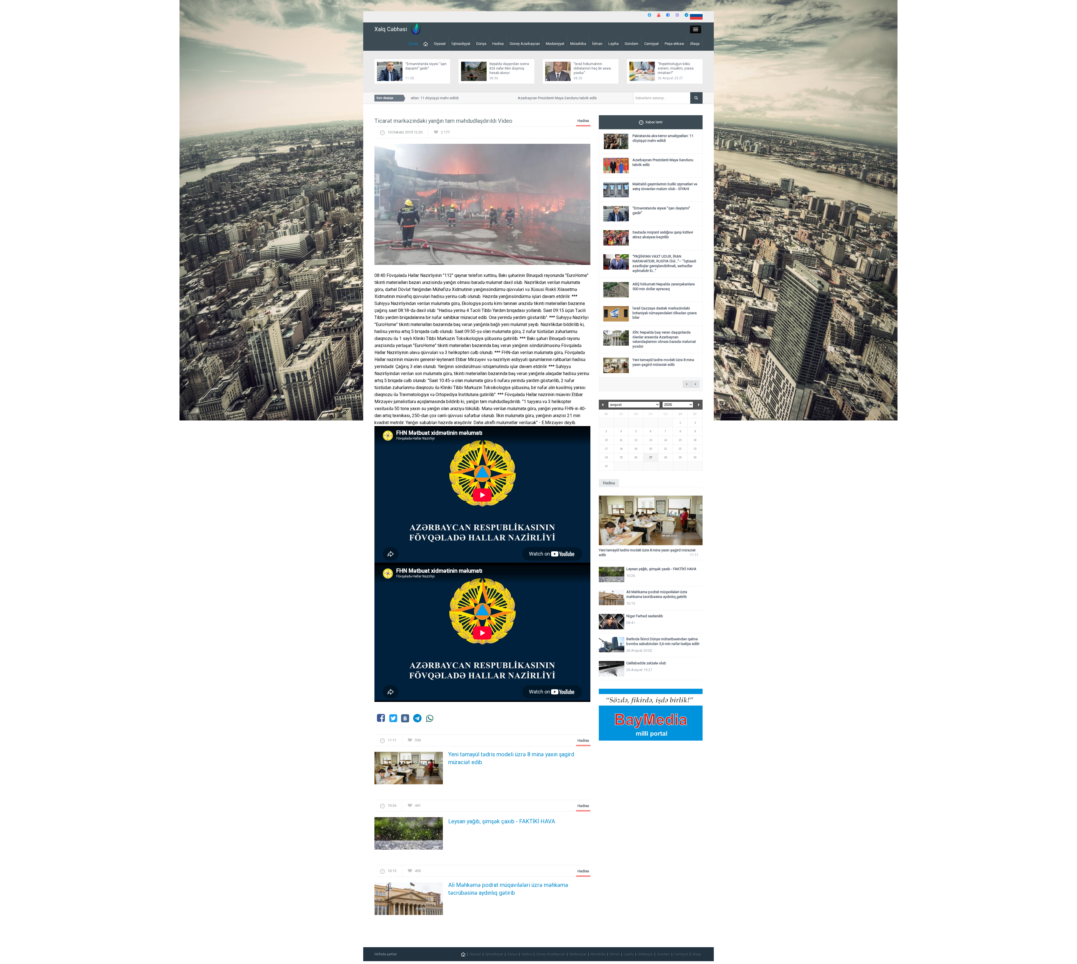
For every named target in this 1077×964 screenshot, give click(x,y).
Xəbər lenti (653, 122)
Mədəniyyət (555, 43)
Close (413, 43)
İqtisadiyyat (461, 43)
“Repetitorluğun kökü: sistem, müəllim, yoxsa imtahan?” (676, 68)
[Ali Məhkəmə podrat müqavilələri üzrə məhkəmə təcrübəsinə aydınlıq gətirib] (408, 900)
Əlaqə (694, 43)
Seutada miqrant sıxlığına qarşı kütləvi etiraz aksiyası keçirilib (662, 234)
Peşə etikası (674, 43)
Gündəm (631, 43)
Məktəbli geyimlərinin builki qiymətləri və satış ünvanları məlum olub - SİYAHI (664, 186)
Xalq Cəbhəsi (390, 29)
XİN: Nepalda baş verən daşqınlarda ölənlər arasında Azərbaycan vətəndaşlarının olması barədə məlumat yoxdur (664, 339)
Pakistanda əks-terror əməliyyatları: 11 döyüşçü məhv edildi (662, 138)
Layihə (613, 43)
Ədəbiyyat (645, 954)
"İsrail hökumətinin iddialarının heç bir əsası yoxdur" (592, 68)
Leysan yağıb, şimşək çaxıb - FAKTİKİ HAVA (501, 821)
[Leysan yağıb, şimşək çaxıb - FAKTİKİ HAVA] (408, 835)
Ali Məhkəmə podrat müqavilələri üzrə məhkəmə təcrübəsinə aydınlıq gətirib (508, 889)
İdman (597, 43)
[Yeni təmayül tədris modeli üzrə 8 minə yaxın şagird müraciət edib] (408, 770)
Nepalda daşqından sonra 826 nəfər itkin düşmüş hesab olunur (509, 68)
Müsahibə (578, 43)
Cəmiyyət (651, 43)
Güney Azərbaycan (525, 43)
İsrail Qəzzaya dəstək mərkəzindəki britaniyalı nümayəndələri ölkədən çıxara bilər (664, 313)
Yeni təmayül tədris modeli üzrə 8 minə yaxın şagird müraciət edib (511, 758)
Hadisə (498, 43)
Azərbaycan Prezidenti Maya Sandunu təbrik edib (526, 98)
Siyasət (440, 43)
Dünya (481, 43)
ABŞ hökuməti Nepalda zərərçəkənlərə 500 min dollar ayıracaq (663, 286)
